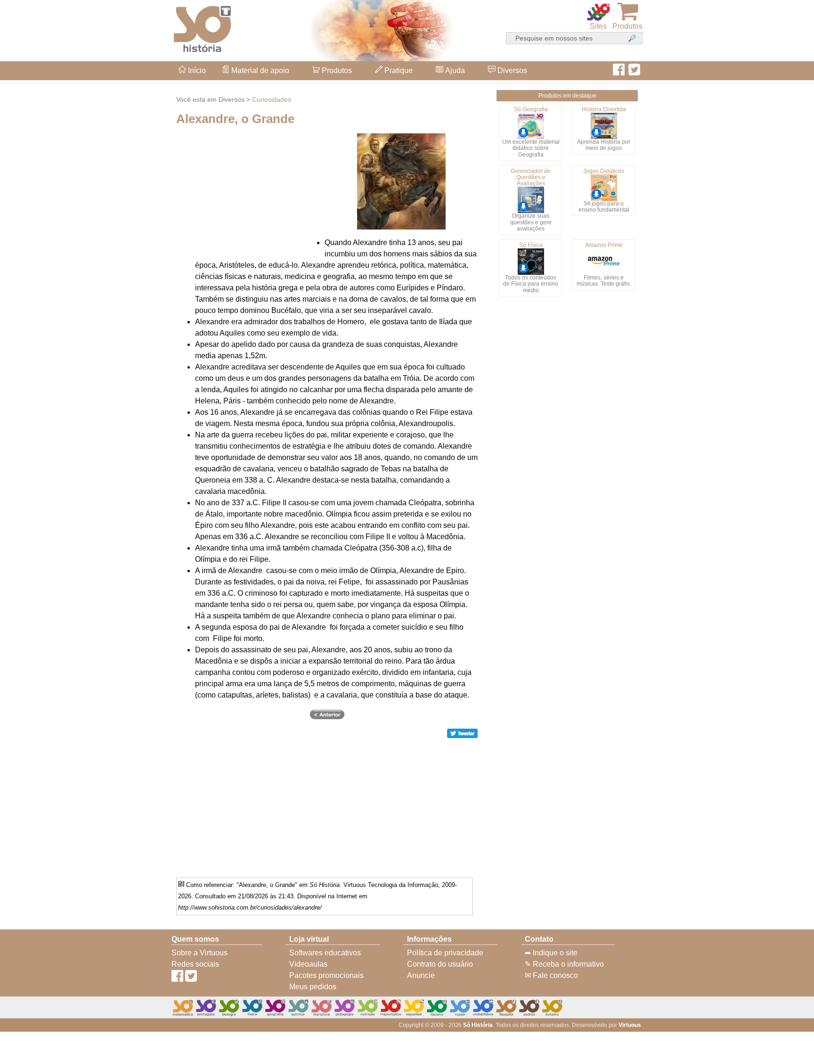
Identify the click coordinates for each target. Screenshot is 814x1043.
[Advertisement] (776, 521)
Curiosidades (271, 99)
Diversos (511, 70)
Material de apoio (259, 70)
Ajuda (454, 70)
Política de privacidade (445, 953)
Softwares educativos (325, 953)
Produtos (336, 70)
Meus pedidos (312, 987)
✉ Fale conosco (551, 975)
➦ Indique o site (551, 953)
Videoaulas (308, 964)
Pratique (398, 70)
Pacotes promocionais (326, 975)
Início (196, 70)
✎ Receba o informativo (564, 964)
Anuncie (421, 975)
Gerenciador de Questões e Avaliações (531, 177)
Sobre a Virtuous (199, 953)
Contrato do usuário (440, 964)
